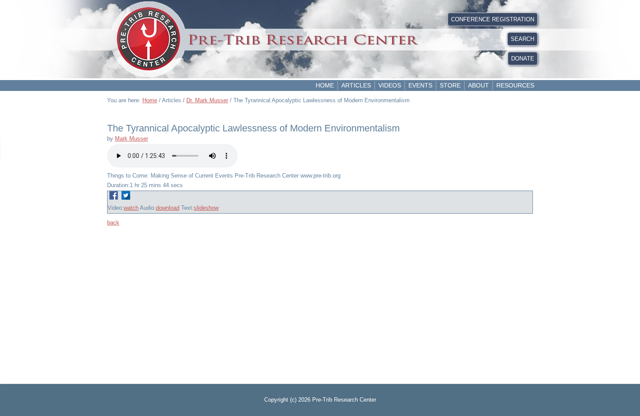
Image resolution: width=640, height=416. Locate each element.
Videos (389, 85)
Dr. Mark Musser (207, 100)
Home (325, 85)
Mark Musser (131, 138)
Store (450, 85)
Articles (356, 85)
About (478, 85)
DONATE (522, 58)
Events (420, 85)
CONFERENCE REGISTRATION (492, 19)
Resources (515, 85)
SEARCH (522, 39)
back (113, 222)
